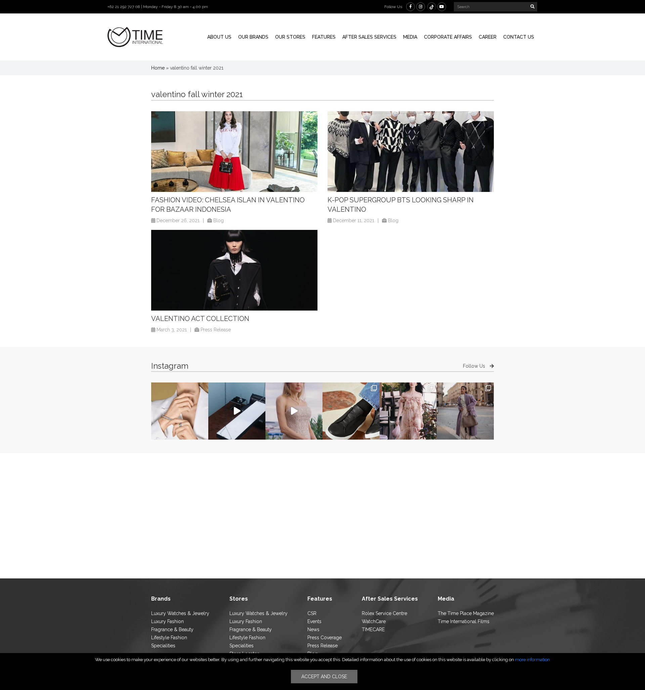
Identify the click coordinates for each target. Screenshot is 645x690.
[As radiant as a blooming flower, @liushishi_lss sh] (408, 411)
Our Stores (290, 37)
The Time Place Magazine (466, 613)
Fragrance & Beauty (172, 629)
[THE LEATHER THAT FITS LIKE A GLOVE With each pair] (351, 411)
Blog (218, 220)
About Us (219, 37)
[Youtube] (441, 6)
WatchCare (374, 621)
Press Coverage (324, 637)
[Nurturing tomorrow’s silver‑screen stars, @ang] (293, 411)
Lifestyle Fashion (169, 637)
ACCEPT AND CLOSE (324, 676)
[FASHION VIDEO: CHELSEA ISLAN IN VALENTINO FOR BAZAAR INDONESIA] (234, 151)
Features (324, 37)
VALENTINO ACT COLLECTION (200, 319)
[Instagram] (420, 6)
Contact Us (518, 37)
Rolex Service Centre (384, 613)
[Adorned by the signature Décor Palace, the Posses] (179, 411)
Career (488, 37)
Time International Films (463, 621)
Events (314, 621)
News (313, 629)
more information (532, 659)
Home (158, 68)
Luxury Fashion (167, 621)
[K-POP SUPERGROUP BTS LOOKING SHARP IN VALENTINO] (411, 151)
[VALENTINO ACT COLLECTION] (234, 270)
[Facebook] (410, 6)
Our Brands (253, 37)
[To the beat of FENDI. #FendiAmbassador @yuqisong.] (236, 411)
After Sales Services (369, 37)
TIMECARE (373, 629)
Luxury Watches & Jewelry (180, 613)
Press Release (216, 329)
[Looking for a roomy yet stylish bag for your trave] (465, 411)
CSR (311, 613)
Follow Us (474, 366)
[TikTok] (431, 6)
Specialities (163, 645)
